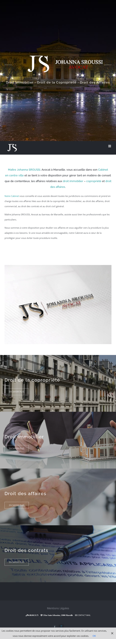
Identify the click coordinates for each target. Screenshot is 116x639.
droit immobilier (73, 181)
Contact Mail (83, 615)
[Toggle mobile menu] (109, 146)
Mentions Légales (58, 608)
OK (94, 635)
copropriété (93, 181)
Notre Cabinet (12, 195)
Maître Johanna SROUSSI (24, 169)
